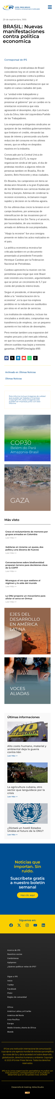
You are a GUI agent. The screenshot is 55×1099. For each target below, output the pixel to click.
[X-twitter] (19, 925)
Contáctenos (13, 958)
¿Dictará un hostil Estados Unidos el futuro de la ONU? (25, 829)
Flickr (9, 993)
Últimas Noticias (27, 372)
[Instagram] (27, 925)
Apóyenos (11, 962)
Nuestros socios (14, 954)
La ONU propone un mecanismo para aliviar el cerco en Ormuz (25, 597)
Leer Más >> (10, 538)
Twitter (10, 985)
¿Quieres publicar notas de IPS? (21, 966)
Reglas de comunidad (17, 997)
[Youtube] (35, 925)
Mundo (10, 1032)
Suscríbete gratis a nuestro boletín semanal (27, 882)
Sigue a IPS (12, 976)
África (10, 1007)
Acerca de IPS (13, 950)
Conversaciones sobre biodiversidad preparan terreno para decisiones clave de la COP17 (26, 565)
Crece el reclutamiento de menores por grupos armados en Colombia (26, 533)
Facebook (11, 989)
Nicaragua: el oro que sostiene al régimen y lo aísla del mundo (22, 581)
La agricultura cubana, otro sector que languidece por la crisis (26, 790)
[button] (6, 358)
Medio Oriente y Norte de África (21, 1028)
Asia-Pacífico (13, 1019)
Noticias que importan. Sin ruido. (27, 866)
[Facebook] (11, 925)
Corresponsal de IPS (15, 59)
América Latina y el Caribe (19, 1011)
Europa (10, 1023)
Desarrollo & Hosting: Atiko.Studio (27, 1087)
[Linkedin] (43, 925)
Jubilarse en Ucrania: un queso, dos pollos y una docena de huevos (24, 548)
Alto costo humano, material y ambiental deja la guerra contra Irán (26, 749)
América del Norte (15, 1015)
